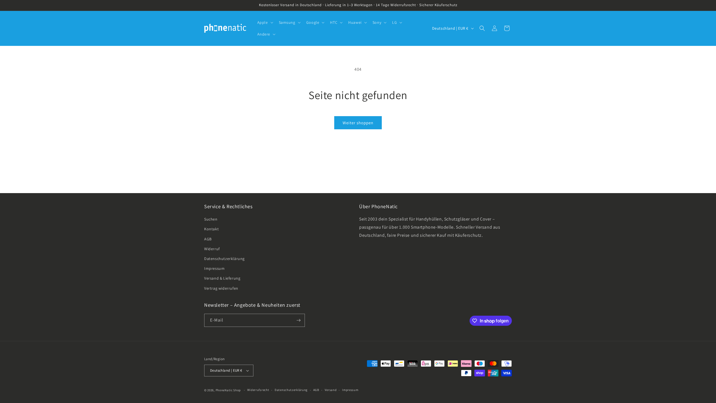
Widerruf (212, 248)
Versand (331, 390)
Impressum (214, 268)
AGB (208, 239)
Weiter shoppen (358, 122)
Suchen (211, 219)
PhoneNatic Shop (228, 390)
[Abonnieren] (298, 320)
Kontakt (211, 228)
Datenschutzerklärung (224, 258)
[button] (264, 22)
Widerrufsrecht (258, 390)
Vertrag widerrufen (221, 288)
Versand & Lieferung (222, 278)
